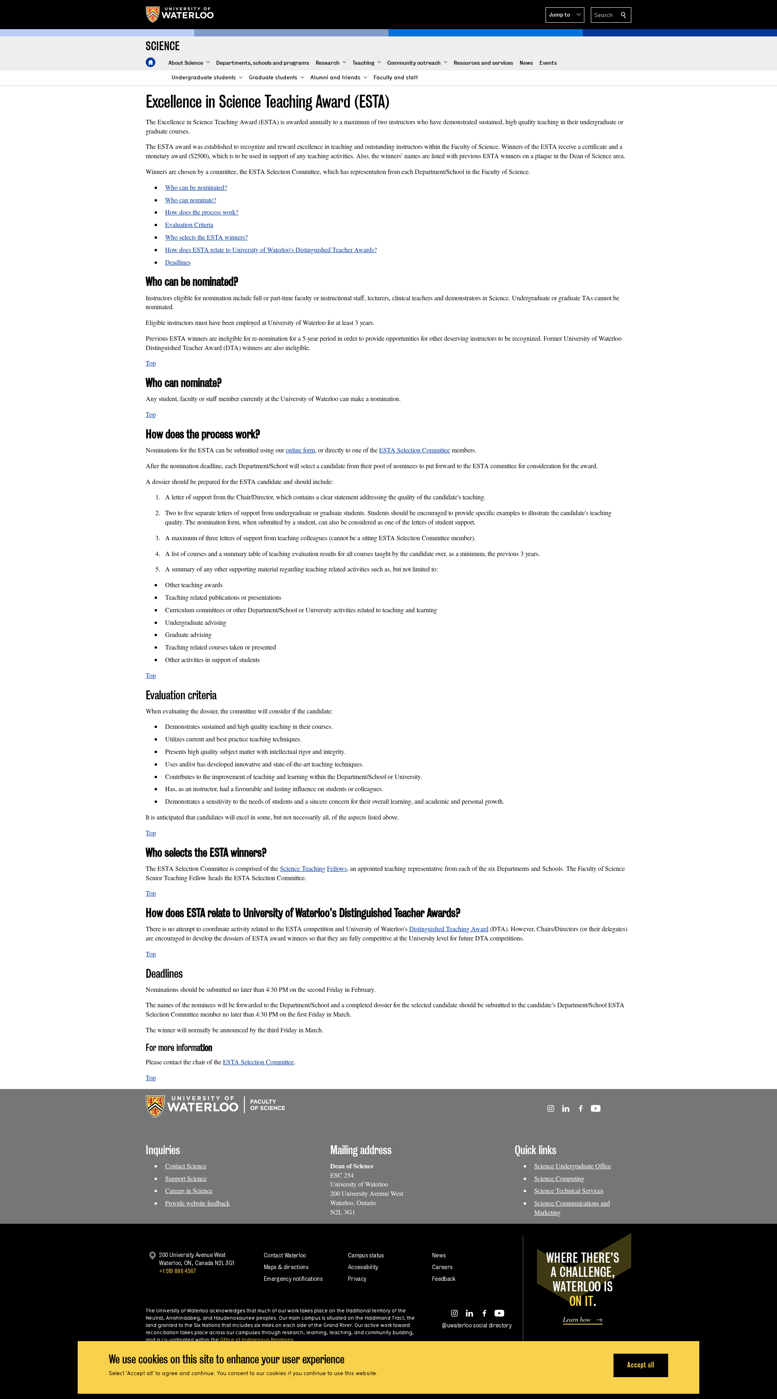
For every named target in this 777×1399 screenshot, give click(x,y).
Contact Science (185, 1165)
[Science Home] (150, 62)
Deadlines (178, 262)
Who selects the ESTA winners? (206, 237)
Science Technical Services (568, 1190)
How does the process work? (201, 212)
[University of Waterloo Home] (180, 14)
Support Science (186, 1178)
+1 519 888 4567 (177, 1270)
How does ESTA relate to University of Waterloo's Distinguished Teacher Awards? (271, 249)
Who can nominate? (190, 199)
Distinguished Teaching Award (448, 928)
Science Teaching (302, 868)
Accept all (640, 1365)
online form (300, 450)
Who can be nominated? (196, 187)
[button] (565, 15)
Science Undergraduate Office (572, 1165)
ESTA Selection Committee (414, 450)
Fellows (337, 868)
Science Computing (559, 1178)
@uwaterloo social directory (477, 1325)
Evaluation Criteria (189, 224)
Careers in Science (188, 1190)
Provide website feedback (197, 1203)
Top (151, 363)
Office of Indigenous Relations (256, 1339)
